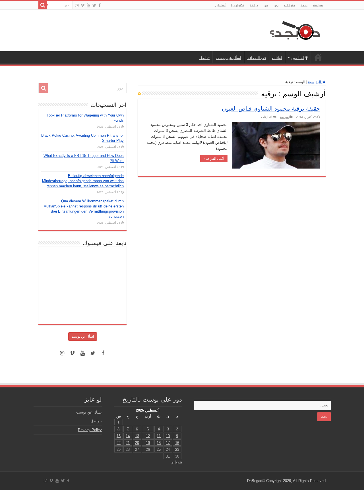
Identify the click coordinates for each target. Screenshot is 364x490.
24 (168, 449)
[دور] (42, 5)
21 (128, 443)
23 (177, 449)
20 (137, 443)
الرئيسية (318, 57)
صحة (304, 5)
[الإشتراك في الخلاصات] (139, 93)
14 (128, 436)
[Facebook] (99, 5)
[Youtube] (88, 5)
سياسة (318, 5)
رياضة (254, 5)
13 (137, 436)
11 (159, 436)
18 (159, 443)
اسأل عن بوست (228, 58)
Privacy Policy (90, 430)
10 (168, 436)
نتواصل (96, 421)
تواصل (204, 58)
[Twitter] (94, 5)
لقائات (277, 58)
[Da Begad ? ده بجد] (294, 29)
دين (276, 5)
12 (148, 436)
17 (168, 443)
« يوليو (176, 462)
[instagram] (77, 5)
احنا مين (297, 58)
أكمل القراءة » (214, 159)
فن (266, 5)
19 (148, 443)
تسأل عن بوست (89, 412)
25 (159, 449)
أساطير (220, 5)
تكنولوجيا (237, 5)
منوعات (289, 5)
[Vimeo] (82, 5)
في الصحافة (256, 58)
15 (119, 436)
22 (119, 443)
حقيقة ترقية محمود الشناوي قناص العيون (271, 108)
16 (177, 443)
